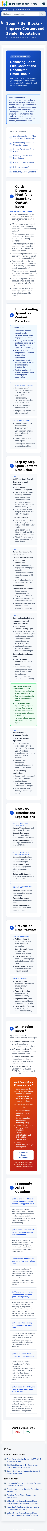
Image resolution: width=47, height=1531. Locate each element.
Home (3, 9)
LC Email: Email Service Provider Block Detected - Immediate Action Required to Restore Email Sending (23, 1514)
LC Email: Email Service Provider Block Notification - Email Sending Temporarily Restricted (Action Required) (23, 1502)
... (10, 9)
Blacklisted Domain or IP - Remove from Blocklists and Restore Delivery (22, 1466)
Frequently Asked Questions (24, 172)
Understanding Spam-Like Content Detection (23, 144)
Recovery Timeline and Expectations (22, 157)
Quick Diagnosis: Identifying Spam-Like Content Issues (24, 137)
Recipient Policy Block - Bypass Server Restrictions (22, 1496)
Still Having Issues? (21, 167)
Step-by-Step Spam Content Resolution (24, 150)
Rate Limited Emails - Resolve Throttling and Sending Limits (24, 1490)
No (18, 1432)
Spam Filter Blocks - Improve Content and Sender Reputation (23, 1472)
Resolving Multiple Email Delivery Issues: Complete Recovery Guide (23, 1508)
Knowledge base (27, 1529)
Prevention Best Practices (23, 162)
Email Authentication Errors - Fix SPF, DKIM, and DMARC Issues (24, 1460)
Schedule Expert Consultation (23, 1155)
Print (9, 1449)
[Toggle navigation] (43, 4)
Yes (29, 1432)
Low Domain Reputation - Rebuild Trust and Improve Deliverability (24, 1484)
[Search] (42, 13)
